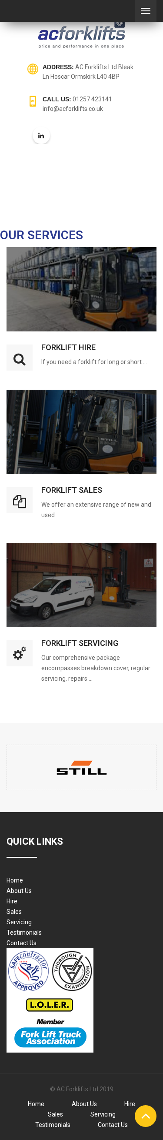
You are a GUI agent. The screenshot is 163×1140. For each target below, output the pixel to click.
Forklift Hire (68, 347)
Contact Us (22, 942)
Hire (12, 901)
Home (15, 880)
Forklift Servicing (79, 643)
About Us (19, 890)
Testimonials (24, 932)
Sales (14, 911)
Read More (81, 256)
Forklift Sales (71, 490)
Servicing (19, 922)
